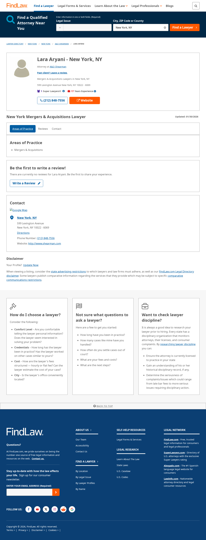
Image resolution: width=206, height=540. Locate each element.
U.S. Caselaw (123, 471)
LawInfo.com (171, 478)
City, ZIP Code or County (128, 21)
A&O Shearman (62, 44)
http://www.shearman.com (44, 243)
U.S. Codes (122, 477)
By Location (82, 471)
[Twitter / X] (46, 509)
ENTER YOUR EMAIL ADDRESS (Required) (28, 485)
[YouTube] (37, 509)
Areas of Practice (22, 129)
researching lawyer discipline (178, 344)
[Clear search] (165, 27)
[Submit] (56, 492)
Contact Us (81, 451)
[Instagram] (55, 509)
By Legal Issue (83, 477)
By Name (80, 489)
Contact (56, 129)
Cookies (52, 530)
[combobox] (84, 27)
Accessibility (82, 445)
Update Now (30, 265)
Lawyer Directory (14, 44)
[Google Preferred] (72, 509)
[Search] (196, 5)
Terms (10, 530)
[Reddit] (63, 509)
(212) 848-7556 (46, 238)
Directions (23, 233)
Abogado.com (171, 465)
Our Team (81, 439)
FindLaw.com (171, 439)
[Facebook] (28, 509)
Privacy (23, 530)
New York (32, 44)
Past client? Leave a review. (52, 72)
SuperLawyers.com (174, 452)
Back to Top (105, 406)
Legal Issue (63, 21)
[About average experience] (95, 91)
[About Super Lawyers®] (63, 91)
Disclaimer (38, 530)
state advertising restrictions (68, 271)
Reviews (43, 129)
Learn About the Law (128, 459)
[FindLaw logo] (18, 6)
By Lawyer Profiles (85, 483)
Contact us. (38, 458)
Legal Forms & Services (129, 439)
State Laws (122, 465)
